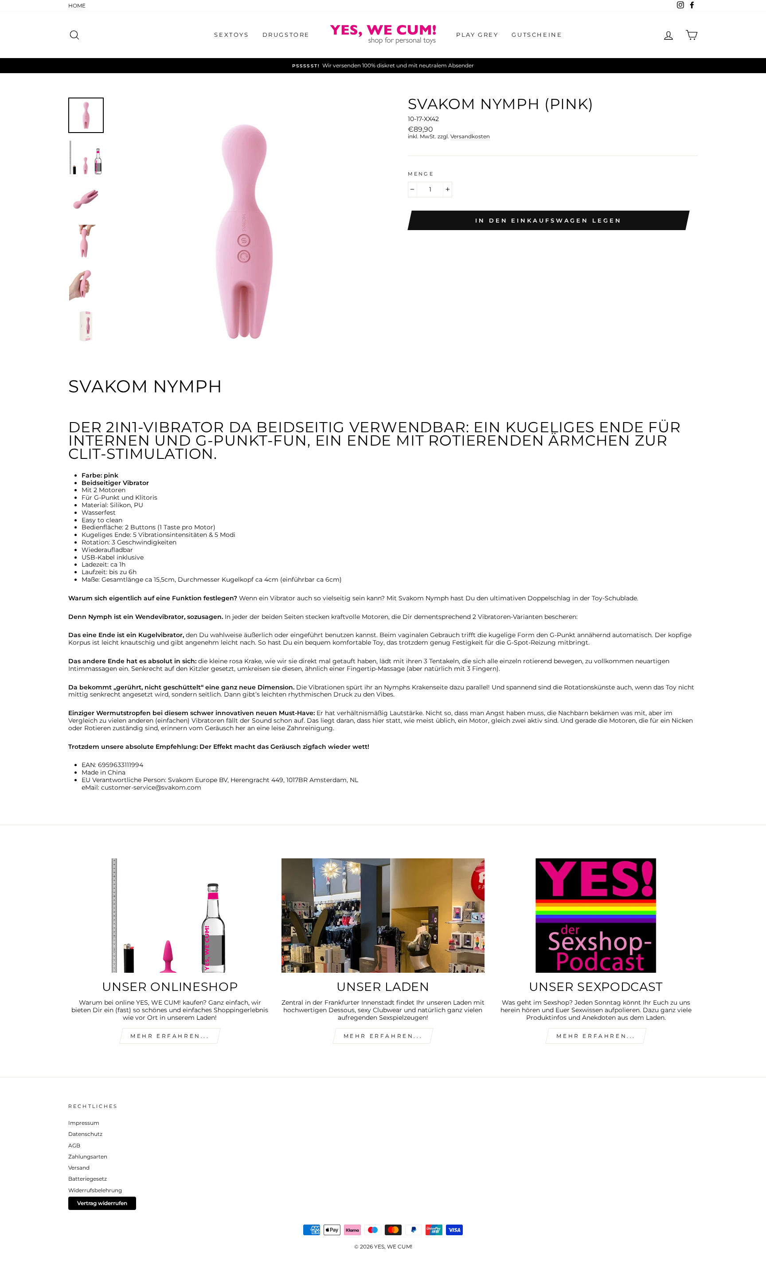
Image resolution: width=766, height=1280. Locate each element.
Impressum (83, 1123)
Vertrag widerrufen (102, 1203)
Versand (79, 1167)
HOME (77, 5)
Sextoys (231, 34)
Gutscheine (537, 34)
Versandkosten (470, 136)
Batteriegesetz (87, 1178)
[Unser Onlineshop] (170, 915)
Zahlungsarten (87, 1156)
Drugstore (286, 34)
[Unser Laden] (383, 915)
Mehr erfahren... (383, 1036)
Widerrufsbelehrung (95, 1190)
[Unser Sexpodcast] (596, 915)
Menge (421, 174)
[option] (383, 66)
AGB (74, 1145)
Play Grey (477, 34)
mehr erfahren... (170, 1036)
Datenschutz (85, 1134)
